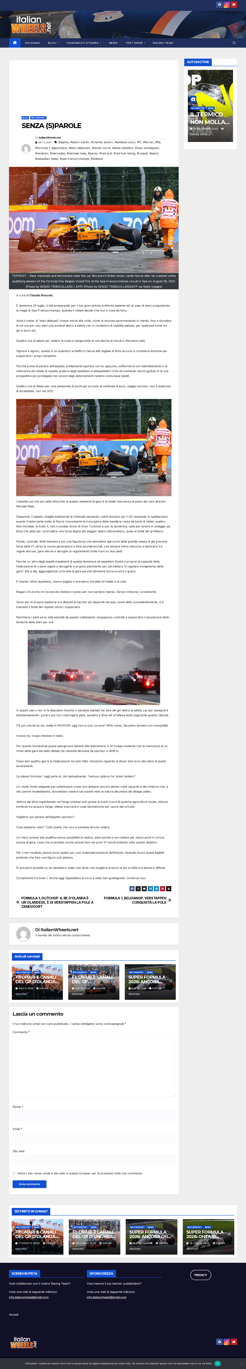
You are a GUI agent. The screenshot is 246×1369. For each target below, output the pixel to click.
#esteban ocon (125, 142)
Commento (21, 1032)
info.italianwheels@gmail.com (29, 1297)
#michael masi (76, 153)
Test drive (135, 43)
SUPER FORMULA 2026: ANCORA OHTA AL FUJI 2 (146, 982)
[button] (234, 43)
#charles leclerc (102, 142)
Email (17, 1129)
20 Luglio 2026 (86, 1243)
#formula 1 (42, 148)
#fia (157, 142)
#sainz (153, 153)
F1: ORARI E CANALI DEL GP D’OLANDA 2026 (35, 982)
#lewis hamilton (122, 148)
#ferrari (148, 142)
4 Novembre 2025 (206, 128)
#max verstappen (147, 148)
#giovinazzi (59, 148)
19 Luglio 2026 (143, 1243)
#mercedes (57, 153)
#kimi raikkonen (79, 148)
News (113, 43)
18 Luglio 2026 (200, 1243)
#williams (97, 159)
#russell (142, 153)
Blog (52, 43)
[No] (241, 1363)
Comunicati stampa (83, 43)
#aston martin (79, 142)
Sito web (18, 1151)
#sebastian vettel (46, 159)
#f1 (139, 142)
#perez (93, 153)
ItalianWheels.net (50, 137)
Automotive (198, 108)
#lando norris (101, 148)
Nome (18, 1107)
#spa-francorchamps (74, 159)
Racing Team (163, 43)
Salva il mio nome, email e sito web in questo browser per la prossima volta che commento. (80, 1173)
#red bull (105, 153)
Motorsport (38, 118)
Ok (217, 1363)
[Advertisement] (94, 85)
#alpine (63, 142)
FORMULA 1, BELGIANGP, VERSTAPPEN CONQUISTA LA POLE (135, 900)
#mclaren (41, 153)
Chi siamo (32, 43)
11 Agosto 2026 (30, 1243)
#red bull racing (124, 153)
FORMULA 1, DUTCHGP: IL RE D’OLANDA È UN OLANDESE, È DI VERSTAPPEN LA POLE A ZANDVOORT (57, 902)
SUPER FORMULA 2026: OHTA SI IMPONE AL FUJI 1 (204, 1236)
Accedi (13, 1314)
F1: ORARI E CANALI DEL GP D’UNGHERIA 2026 (94, 1236)
